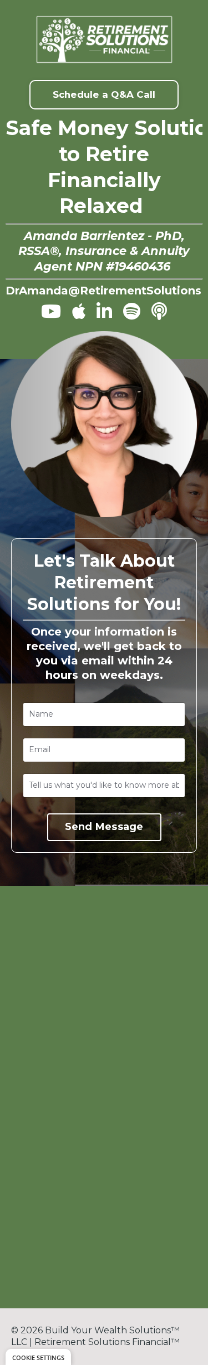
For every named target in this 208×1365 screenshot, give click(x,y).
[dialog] (38, 1357)
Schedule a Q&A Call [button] (104, 94)
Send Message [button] (104, 827)
